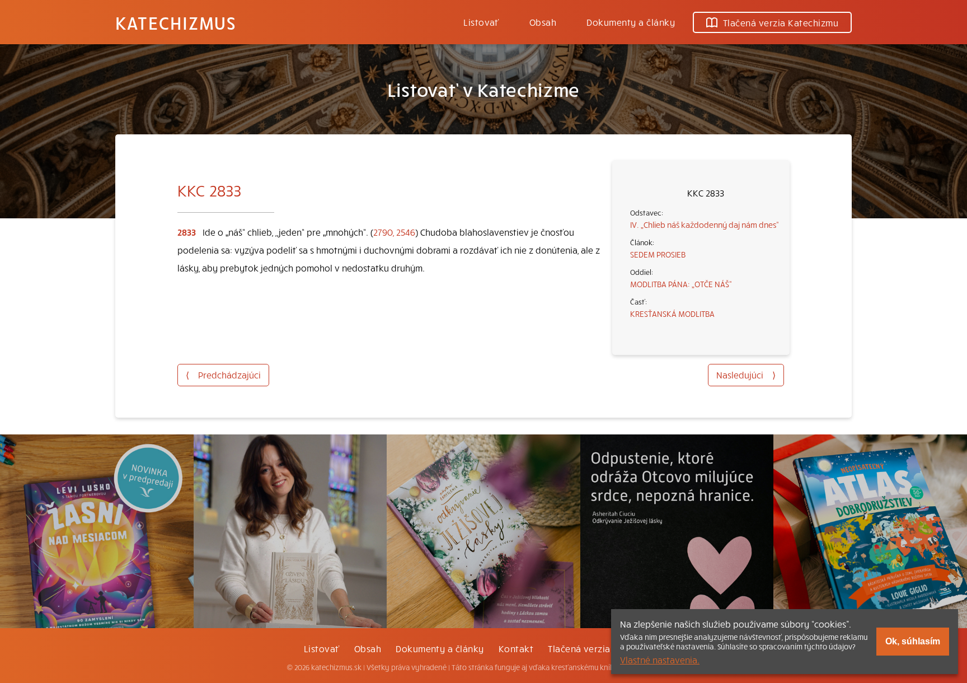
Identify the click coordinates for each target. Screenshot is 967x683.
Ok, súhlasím (912, 641)
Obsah (542, 21)
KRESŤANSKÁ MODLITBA (672, 313)
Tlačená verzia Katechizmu (780, 22)
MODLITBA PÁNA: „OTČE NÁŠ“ (681, 284)
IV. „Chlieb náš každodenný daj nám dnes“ (704, 224)
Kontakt (516, 648)
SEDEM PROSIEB (658, 254)
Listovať (481, 21)
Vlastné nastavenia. (660, 659)
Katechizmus (175, 22)
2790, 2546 (394, 231)
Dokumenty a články (630, 21)
